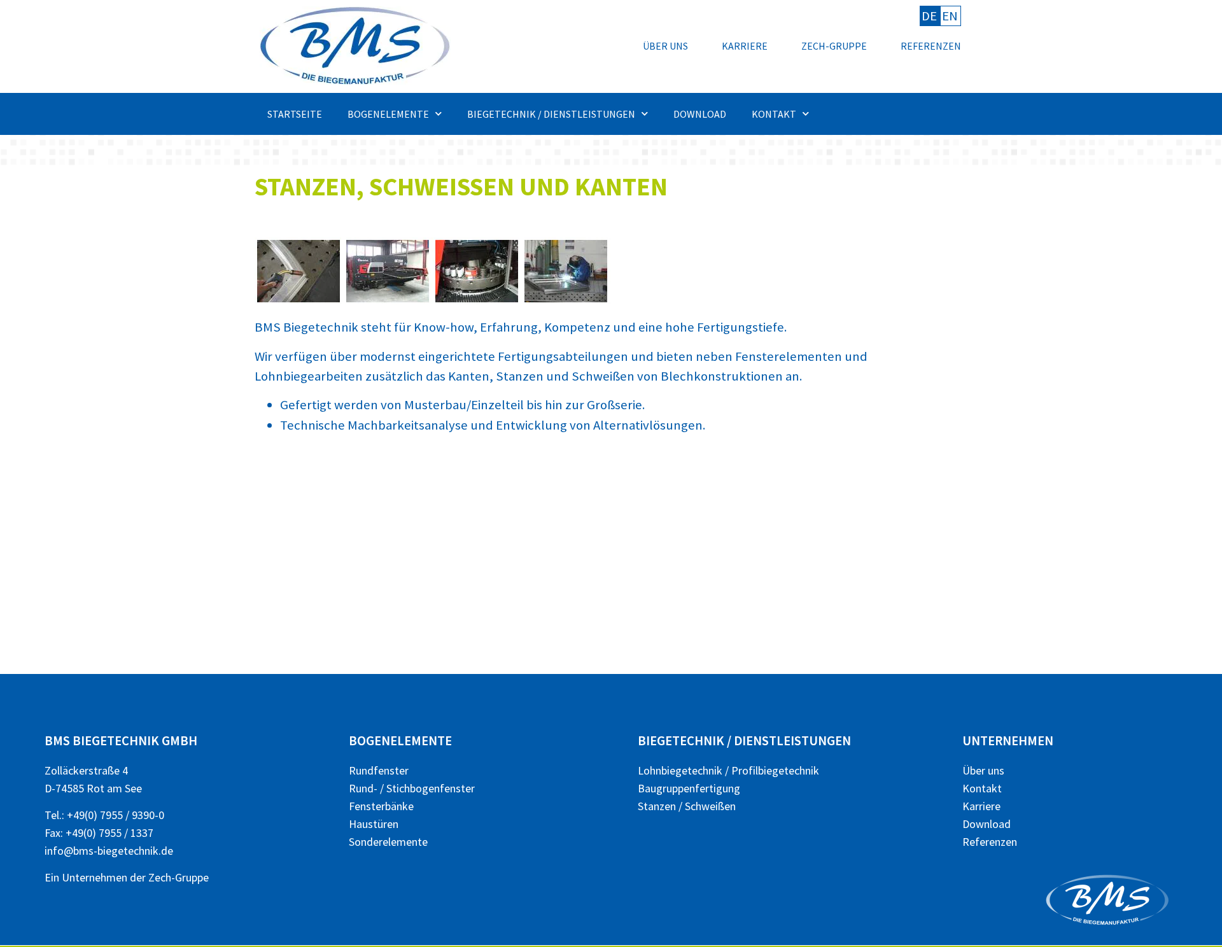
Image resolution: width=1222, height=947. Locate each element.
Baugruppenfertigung (689, 788)
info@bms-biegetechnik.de (109, 850)
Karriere (745, 45)
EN (950, 16)
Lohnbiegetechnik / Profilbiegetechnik (728, 770)
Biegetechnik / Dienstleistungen (551, 114)
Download (699, 114)
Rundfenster (379, 770)
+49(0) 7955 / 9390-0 (115, 815)
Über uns (665, 45)
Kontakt (774, 114)
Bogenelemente (388, 114)
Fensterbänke (381, 806)
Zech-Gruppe (834, 45)
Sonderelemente (388, 841)
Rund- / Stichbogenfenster (412, 788)
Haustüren (373, 824)
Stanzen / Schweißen (687, 806)
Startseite (294, 114)
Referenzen (931, 45)
